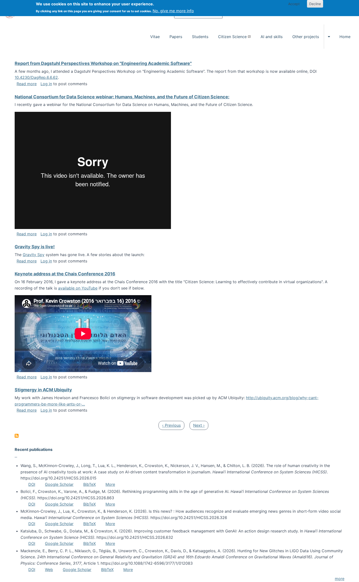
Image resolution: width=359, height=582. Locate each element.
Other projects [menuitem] (305, 36)
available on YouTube (77, 288)
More (110, 484)
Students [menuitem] (200, 36)
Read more (27, 83)
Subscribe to (17, 436)
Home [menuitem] (344, 36)
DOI (31, 484)
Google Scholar (59, 484)
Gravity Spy (33, 254)
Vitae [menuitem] (155, 36)
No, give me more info (173, 10)
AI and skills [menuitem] (272, 36)
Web (49, 569)
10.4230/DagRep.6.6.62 (36, 77)
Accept (294, 4)
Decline (315, 4)
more (339, 578)
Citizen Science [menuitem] (232, 36)
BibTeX (89, 484)
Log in (46, 83)
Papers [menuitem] (175, 36)
